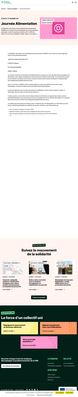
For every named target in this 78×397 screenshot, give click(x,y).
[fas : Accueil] (6, 2)
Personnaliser (30, 395)
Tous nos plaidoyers (68, 363)
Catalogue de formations (54, 377)
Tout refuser (69, 392)
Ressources (50, 379)
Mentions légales (19, 389)
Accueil (3, 8)
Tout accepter (60, 392)
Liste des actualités (12, 8)
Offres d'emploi (51, 374)
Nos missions (51, 363)
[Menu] (72, 2)
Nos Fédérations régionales (54, 365)
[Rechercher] (76, 2)
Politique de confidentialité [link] (44, 395)
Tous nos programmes (68, 365)
